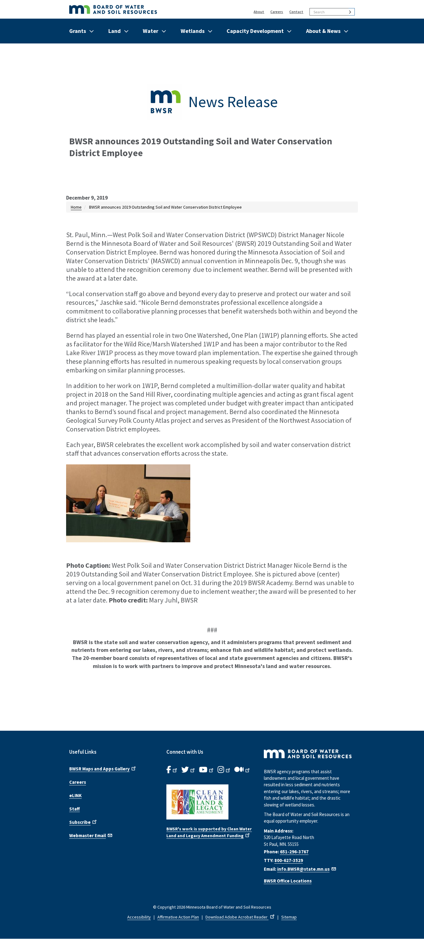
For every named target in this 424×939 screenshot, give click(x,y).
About (259, 11)
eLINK (75, 795)
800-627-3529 (288, 860)
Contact (296, 11)
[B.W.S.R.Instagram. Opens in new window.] (224, 770)
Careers (276, 11)
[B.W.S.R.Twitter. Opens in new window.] (188, 770)
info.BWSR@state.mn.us (303, 869)
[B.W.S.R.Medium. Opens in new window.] (242, 770)
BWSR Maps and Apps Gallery (99, 769)
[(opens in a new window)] (211, 801)
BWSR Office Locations (288, 881)
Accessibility (139, 917)
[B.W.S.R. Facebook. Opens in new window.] (172, 770)
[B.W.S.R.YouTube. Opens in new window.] (206, 770)
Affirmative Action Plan (178, 917)
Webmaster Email (87, 835)
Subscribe (80, 822)
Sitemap (289, 917)
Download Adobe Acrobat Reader (236, 917)
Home (76, 207)
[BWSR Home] (142, 9)
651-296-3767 (294, 852)
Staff (74, 809)
